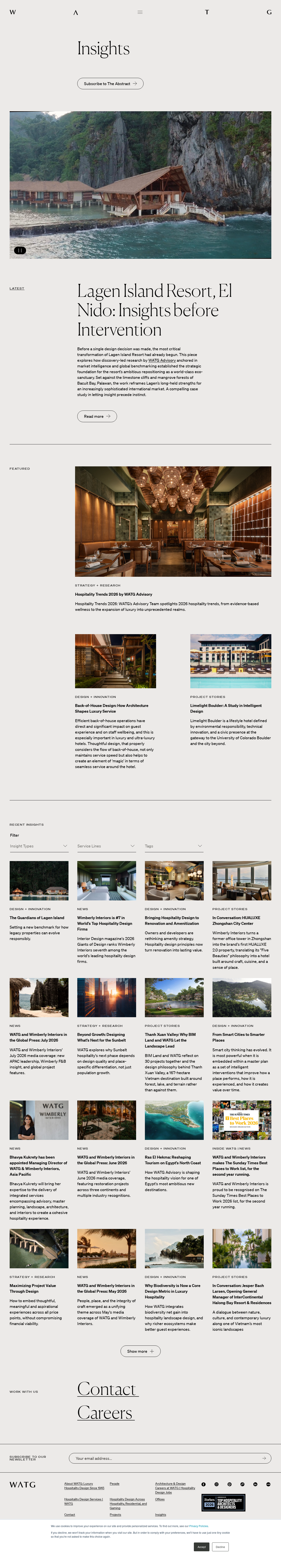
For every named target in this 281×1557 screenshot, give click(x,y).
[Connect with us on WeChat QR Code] (242, 1484)
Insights (160, 1515)
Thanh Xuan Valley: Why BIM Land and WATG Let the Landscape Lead (170, 1040)
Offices (160, 1499)
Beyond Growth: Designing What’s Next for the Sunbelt (101, 1037)
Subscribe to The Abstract (107, 83)
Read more (94, 416)
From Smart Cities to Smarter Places (239, 1037)
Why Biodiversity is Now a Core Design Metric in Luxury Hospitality (172, 1291)
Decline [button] (220, 1547)
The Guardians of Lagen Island (37, 917)
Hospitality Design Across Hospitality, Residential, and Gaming (128, 1503)
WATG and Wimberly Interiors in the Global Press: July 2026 (38, 1037)
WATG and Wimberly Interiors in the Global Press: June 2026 (106, 1160)
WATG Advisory (162, 360)
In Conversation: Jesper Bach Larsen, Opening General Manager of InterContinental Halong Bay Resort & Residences (242, 1294)
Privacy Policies (198, 1526)
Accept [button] (202, 1547)
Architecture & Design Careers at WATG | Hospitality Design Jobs (175, 1488)
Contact (108, 1388)
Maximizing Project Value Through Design (33, 1288)
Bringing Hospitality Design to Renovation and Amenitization (172, 920)
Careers (106, 1412)
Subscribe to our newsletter (28, 1458)
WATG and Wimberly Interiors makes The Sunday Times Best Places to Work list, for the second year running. (240, 1166)
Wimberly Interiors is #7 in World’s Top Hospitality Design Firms (104, 923)
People (114, 1484)
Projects (115, 1515)
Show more (137, 1351)
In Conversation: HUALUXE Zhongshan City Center (236, 920)
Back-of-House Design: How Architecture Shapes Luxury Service (111, 708)
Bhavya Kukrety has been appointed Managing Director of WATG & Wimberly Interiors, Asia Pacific (38, 1166)
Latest (17, 288)
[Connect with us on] (203, 1484)
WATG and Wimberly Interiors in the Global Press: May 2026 (106, 1288)
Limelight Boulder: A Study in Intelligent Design (226, 708)
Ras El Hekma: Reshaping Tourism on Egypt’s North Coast (173, 1160)
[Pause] (140, 185)
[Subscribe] (264, 1458)
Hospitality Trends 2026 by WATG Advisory (113, 594)
